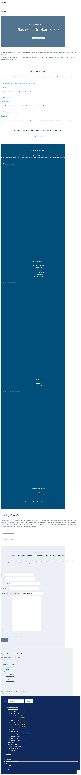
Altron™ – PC (18, 729)
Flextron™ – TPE (19, 740)
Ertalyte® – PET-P (19, 731)
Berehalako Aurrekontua (12, 761)
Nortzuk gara (9, 755)
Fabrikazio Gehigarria (10, 669)
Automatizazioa (5, 101)
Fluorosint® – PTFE (18, 727)
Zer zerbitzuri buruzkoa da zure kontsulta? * (11, 593)
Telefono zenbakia (5, 588)
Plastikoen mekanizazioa (10, 667)
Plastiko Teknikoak (9, 665)
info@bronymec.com (7, 660)
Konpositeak (11, 742)
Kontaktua (8, 759)
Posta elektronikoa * (5, 583)
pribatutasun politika (13, 636)
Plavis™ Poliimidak (13, 744)
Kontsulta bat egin (38, 38)
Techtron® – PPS (18, 725)
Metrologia (4, 116)
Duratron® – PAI (17, 711)
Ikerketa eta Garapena (10, 676)
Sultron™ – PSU (17, 720)
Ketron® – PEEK (18, 722)
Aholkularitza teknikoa (38, 136)
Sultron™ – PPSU (18, 718)
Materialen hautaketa (10, 672)
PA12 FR (13, 750)
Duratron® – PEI (18, 715)
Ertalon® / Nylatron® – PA (21, 734)
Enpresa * (3, 579)
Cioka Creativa (15, 691)
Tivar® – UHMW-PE (20, 738)
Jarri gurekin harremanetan (46, 501)
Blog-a (7, 757)
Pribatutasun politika (10, 681)
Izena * (2, 574)
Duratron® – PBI (18, 713)
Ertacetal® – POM (19, 736)
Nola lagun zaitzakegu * (6, 630)
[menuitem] (7, 763)
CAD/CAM (4, 87)
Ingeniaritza (9, 752)
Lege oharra (8, 679)
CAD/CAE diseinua (10, 674)
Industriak (8, 754)
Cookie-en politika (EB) (10, 682)
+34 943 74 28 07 (6, 659)
